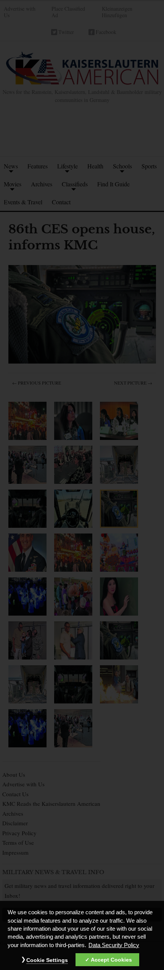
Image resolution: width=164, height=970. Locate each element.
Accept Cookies (111, 960)
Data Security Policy (113, 945)
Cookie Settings (47, 960)
